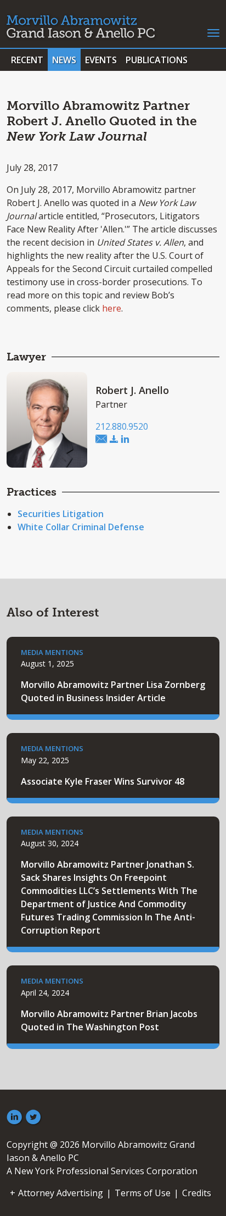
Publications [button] (157, 60)
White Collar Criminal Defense (81, 527)
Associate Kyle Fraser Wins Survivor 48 (102, 781)
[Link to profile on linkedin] (125, 440)
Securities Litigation (61, 514)
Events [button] (101, 60)
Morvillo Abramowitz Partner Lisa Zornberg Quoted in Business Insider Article (113, 691)
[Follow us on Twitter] (33, 1117)
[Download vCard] (114, 440)
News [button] (64, 60)
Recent (27, 60)
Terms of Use (143, 1193)
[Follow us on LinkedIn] (14, 1117)
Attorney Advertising (60, 1193)
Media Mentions (52, 652)
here (111, 308)
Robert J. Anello (132, 390)
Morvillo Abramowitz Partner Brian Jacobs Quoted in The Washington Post (109, 1020)
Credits (196, 1193)
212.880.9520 (121, 426)
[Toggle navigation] (213, 32)
